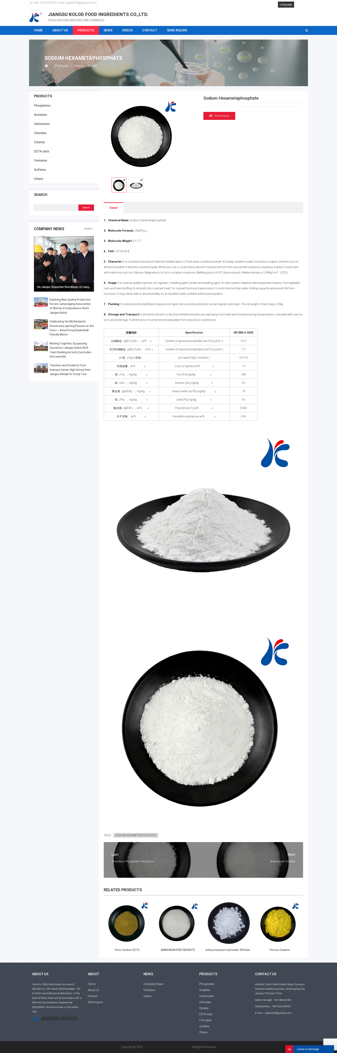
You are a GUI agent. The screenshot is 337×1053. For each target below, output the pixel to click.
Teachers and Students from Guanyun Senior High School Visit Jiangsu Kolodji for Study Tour (70, 370)
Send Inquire (177, 30)
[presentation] (39, 263)
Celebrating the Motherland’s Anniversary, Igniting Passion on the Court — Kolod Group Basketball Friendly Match (72, 328)
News (108, 30)
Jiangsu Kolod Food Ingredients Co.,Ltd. (167, 1047)
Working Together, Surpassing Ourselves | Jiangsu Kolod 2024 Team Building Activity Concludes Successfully (70, 350)
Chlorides (40, 133)
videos (127, 30)
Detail (113, 207)
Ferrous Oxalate (280, 949)
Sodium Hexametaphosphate (135, 835)
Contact (149, 30)
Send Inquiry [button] (221, 115)
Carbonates (42, 124)
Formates (40, 160)
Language (286, 4)
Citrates (39, 142)
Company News (49, 229)
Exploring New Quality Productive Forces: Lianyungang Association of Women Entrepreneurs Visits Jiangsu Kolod (70, 306)
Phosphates (42, 105)
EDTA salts (41, 151)
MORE (88, 228)
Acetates (40, 115)
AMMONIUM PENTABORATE (178, 949)
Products (86, 30)
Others (78, 66)
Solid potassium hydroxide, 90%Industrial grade (234, 949)
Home (38, 30)
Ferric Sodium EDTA (127, 949)
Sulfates (40, 170)
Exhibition (149, 990)
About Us (60, 30)
